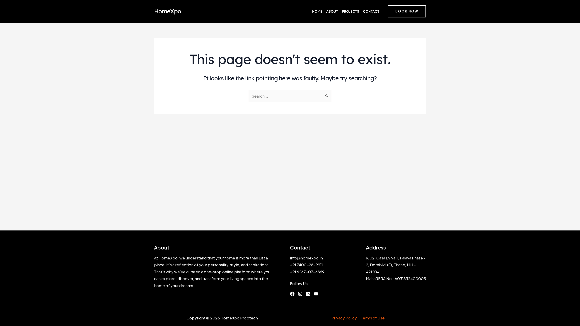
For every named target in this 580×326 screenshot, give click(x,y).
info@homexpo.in (306, 257)
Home (317, 11)
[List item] (292, 294)
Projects (350, 11)
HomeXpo (167, 11)
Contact (371, 11)
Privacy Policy (344, 317)
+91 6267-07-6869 (307, 271)
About (332, 11)
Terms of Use (373, 317)
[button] (407, 11)
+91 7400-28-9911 (306, 264)
